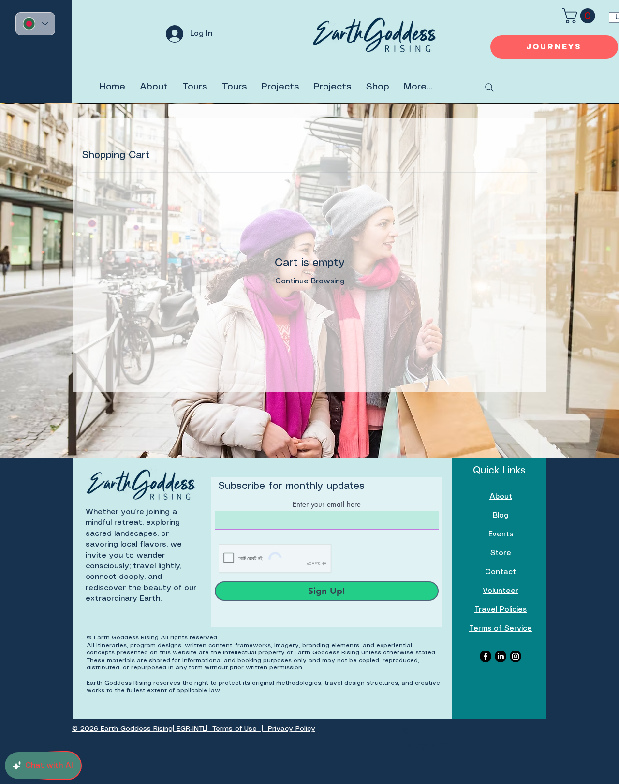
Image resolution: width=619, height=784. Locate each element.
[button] (580, 15)
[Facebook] (485, 656)
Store (500, 553)
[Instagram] (515, 656)
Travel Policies (500, 609)
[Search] (489, 87)
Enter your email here (327, 504)
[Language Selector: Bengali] (35, 23)
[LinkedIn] (500, 656)
